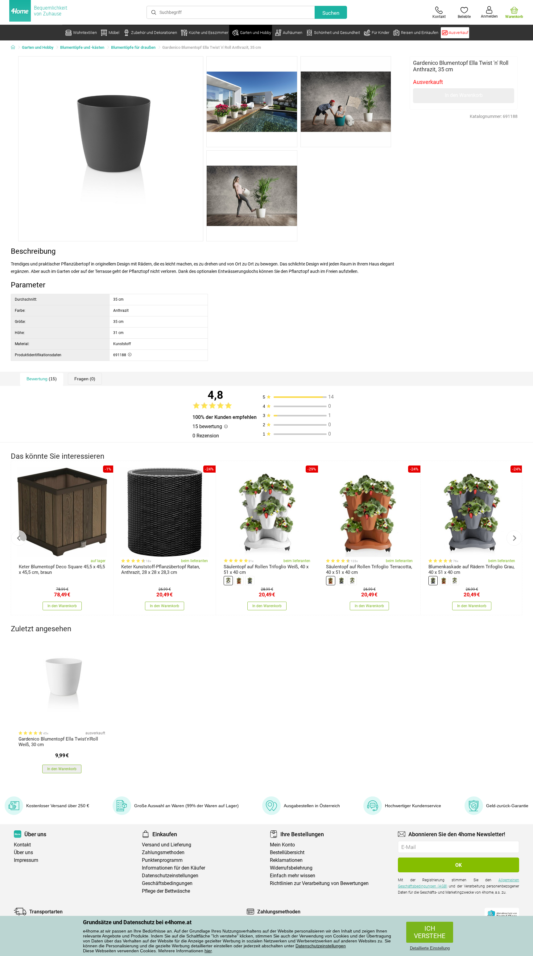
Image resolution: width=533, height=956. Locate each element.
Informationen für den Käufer (173, 868)
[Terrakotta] (239, 580)
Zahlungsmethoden (163, 852)
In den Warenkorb (464, 95)
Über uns (23, 852)
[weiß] (228, 580)
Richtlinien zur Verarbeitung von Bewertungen (319, 883)
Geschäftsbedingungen (167, 883)
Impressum (26, 860)
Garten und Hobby (37, 47)
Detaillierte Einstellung (430, 948)
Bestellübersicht (287, 852)
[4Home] (15, 47)
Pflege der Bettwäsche (166, 891)
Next (514, 538)
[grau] (250, 580)
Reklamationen (286, 860)
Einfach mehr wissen (292, 875)
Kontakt (22, 844)
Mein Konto (282, 844)
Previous (19, 538)
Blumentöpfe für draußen (133, 47)
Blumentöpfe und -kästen (82, 47)
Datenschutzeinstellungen (320, 945)
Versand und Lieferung (166, 844)
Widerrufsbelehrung (291, 868)
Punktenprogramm (162, 860)
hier (208, 950)
